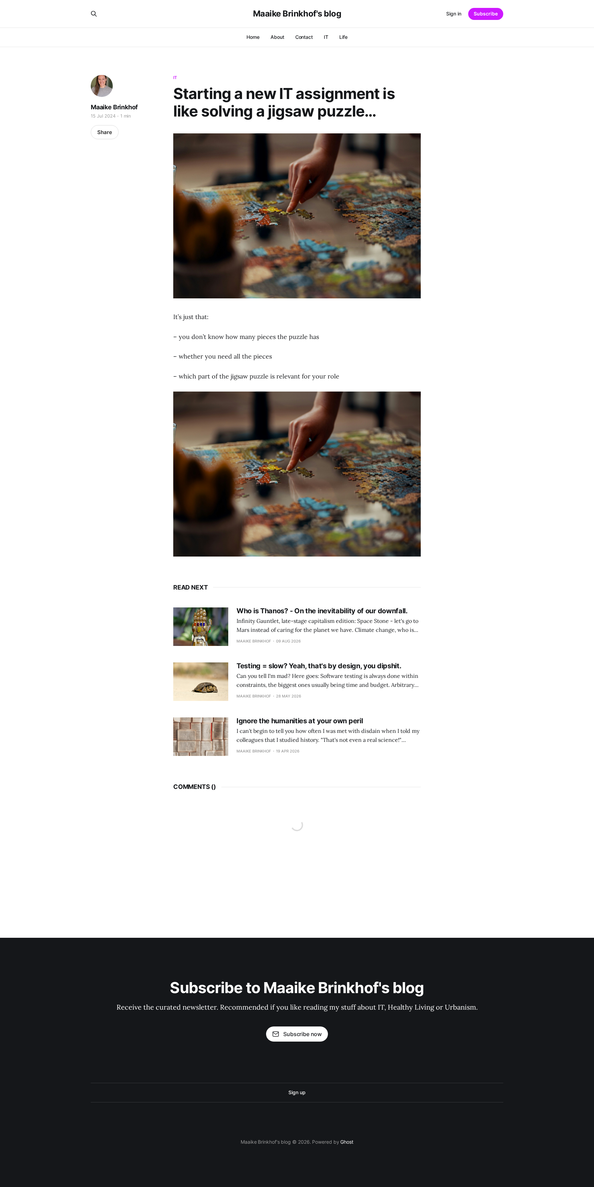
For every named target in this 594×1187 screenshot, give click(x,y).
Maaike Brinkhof (114, 107)
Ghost (346, 1142)
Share (104, 132)
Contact (304, 37)
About (277, 37)
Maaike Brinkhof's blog (297, 14)
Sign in (453, 14)
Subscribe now (302, 1034)
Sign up (296, 1092)
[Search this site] (94, 14)
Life (343, 37)
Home (253, 37)
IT (326, 37)
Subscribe (486, 14)
